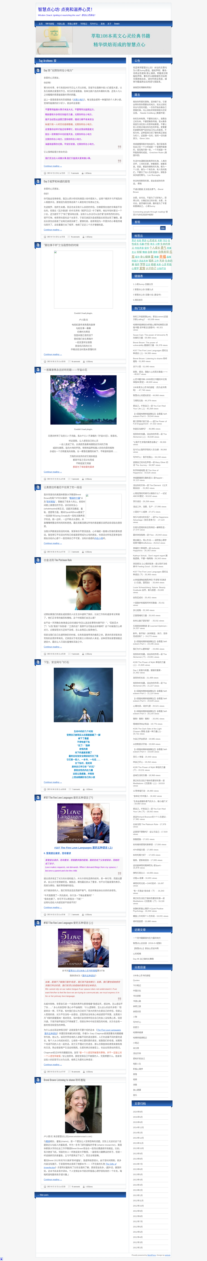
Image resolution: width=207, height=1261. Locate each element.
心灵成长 (152, 240)
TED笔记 (83, 23)
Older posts (42, 1194)
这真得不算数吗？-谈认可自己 (146, 832)
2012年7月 (138, 1221)
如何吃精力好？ (140, 855)
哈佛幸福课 (138, 1032)
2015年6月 (138, 1122)
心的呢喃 (137, 953)
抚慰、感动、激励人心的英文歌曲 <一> (150, 372)
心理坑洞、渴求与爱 (142, 706)
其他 (103, 23)
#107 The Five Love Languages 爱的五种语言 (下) (68, 797)
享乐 (152, 244)
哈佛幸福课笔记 (140, 1038)
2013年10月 (138, 1148)
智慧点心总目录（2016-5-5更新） (148, 943)
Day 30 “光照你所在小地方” (58, 70)
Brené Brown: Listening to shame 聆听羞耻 (65, 1080)
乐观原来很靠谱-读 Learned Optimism (150, 626)
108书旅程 (49, 23)
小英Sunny (87, 173)
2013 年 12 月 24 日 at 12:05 (56, 173)
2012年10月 (138, 1206)
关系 (158, 264)
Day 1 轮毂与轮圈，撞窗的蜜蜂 (147, 670)
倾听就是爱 (138, 921)
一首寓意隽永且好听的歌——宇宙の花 (65, 369)
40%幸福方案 (139, 850)
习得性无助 (138, 400)
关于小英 (137, 366)
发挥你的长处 (139, 678)
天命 (161, 260)
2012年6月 (138, 1227)
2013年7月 (138, 1164)
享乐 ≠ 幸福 (138, 757)
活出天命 (143, 261)
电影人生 (137, 1064)
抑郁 (139, 252)
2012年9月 (138, 1211)
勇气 (163, 247)
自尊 (150, 252)
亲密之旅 (137, 1006)
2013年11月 (138, 1143)
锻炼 (151, 260)
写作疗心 (94, 23)
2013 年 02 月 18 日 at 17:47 (56, 1072)
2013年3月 (138, 1185)
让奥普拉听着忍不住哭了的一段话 (63, 487)
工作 (156, 261)
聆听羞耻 (51, 501)
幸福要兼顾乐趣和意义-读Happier (148, 478)
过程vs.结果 (138, 878)
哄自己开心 (138, 762)
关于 (109, 23)
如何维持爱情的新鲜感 (143, 844)
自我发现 (163, 251)
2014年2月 (138, 1133)
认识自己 (151, 268)
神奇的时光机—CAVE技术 (144, 883)
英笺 (135, 1074)
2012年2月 (138, 1247)
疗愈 (147, 244)
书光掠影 (137, 996)
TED (165, 240)
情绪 (144, 252)
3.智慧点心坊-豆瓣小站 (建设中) (147, 295)
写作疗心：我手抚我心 (143, 457)
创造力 (135, 261)
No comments (75, 237)
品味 (169, 257)
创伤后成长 (138, 597)
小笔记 (136, 1043)
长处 (139, 240)
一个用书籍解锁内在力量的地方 (147, 938)
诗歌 (135, 1085)
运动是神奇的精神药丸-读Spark (147, 865)
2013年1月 (138, 1195)
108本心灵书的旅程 (141, 975)
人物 (135, 1017)
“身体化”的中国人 (140, 796)
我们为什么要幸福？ (142, 649)
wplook (167, 1255)
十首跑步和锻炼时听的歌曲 (145, 603)
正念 (148, 264)
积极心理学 (72, 23)
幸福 (162, 256)
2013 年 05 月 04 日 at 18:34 (56, 654)
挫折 (137, 264)
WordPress (151, 1255)
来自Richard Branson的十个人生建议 (149, 817)
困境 (155, 252)
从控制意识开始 (140, 744)
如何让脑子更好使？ (142, 621)
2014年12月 (138, 1127)
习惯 (157, 244)
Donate (116, 23)
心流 (164, 264)
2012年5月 (138, 1232)
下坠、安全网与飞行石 (56, 662)
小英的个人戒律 (140, 512)
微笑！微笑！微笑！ (142, 719)
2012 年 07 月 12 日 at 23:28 (56, 1186)
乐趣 (141, 244)
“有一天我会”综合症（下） (144, 891)
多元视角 (137, 610)
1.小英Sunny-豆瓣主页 (143, 284)
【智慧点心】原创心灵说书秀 (146, 948)
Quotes (136, 980)
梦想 (142, 264)
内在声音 (139, 248)
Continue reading (53, 166)
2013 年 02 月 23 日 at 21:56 (56, 914)
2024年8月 (138, 1112)
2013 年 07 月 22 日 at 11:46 (56, 479)
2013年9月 (138, 1153)
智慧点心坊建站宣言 (142, 395)
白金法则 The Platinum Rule (58, 560)
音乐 (135, 1095)
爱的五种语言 (88, 975)
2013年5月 (138, 1174)
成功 (137, 257)
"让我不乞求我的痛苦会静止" (145, 442)
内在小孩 (98, 538)
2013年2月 (138, 1190)
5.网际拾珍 (138, 300)
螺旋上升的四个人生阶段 (144, 916)
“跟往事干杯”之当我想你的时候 (61, 245)
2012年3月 (138, 1242)
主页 (41, 23)
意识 (134, 240)
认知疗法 (161, 268)
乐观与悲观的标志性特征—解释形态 (149, 527)
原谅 (144, 240)
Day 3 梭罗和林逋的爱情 (57, 181)
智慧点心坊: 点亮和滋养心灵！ (66, 9)
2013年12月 (138, 1138)
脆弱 (48, 1141)
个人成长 (154, 247)
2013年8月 (138, 1159)
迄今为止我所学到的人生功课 (146, 449)
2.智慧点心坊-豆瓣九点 (143, 289)
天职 (160, 240)
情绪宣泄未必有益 (141, 724)
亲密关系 (137, 1011)
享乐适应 (137, 501)
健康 (156, 257)
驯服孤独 (137, 839)
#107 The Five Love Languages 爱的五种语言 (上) (83, 847)
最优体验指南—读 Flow (143, 535)
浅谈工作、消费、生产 (143, 506)
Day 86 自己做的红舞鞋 (143, 959)
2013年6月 (138, 1169)
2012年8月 (138, 1216)
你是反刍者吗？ (140, 429)
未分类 (136, 1048)
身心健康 (145, 256)
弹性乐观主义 (139, 873)
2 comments (75, 914)
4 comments (75, 173)
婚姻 (153, 264)
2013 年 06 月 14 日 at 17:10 (56, 552)
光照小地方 (78, 99)
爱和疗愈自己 (139, 1058)
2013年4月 (138, 1180)
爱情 (142, 268)
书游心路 (61, 23)
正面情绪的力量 (140, 615)
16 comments (76, 1186)
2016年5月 (138, 1117)
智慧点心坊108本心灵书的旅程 (82, 970)
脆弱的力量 (75, 498)
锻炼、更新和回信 (141, 860)
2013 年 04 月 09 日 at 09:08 (56, 789)
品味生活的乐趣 (140, 775)
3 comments (75, 479)
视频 (135, 1079)
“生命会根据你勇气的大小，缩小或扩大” (150, 801)
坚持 (146, 248)
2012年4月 (138, 1237)
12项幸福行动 (139, 791)
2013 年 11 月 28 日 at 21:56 (56, 237)
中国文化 (137, 990)
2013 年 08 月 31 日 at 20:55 (56, 361)
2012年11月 (138, 1200)
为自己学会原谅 (140, 739)
